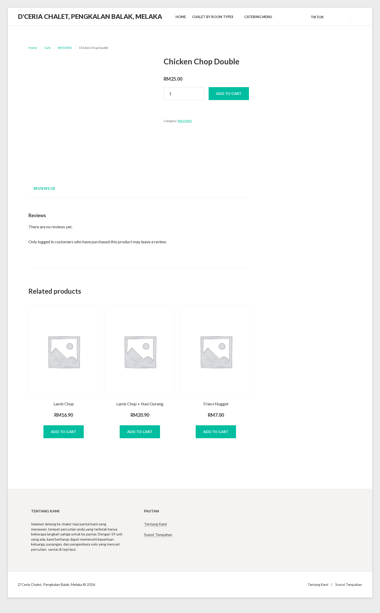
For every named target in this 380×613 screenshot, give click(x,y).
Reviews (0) (44, 188)
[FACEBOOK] (340, 17)
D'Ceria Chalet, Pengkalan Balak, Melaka (90, 16)
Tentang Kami (155, 524)
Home (32, 48)
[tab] (44, 189)
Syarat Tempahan (158, 534)
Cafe (47, 48)
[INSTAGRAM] (331, 17)
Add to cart (228, 93)
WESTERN (65, 48)
